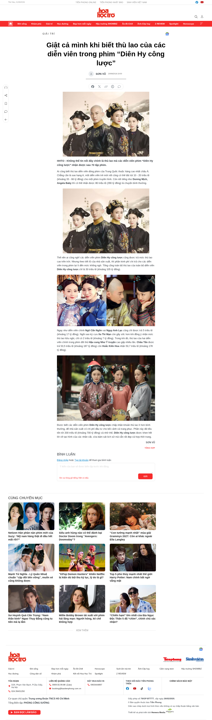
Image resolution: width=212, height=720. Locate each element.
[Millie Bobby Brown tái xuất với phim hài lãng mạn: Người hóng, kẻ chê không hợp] (82, 599)
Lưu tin (6, 103)
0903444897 (96, 685)
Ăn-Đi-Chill (127, 24)
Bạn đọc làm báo (25, 712)
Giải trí (49, 24)
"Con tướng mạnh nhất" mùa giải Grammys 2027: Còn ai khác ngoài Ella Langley (131, 536)
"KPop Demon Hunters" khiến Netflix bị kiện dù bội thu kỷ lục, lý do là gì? (82, 576)
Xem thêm (201, 23)
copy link (106, 87)
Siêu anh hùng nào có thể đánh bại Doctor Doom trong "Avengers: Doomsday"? (80, 536)
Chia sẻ (6, 95)
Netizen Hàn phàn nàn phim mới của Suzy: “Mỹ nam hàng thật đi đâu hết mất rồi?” (30, 536)
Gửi (145, 476)
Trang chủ (10, 23)
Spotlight (173, 24)
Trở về (6, 120)
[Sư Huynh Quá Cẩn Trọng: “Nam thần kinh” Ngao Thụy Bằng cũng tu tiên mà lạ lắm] (31, 599)
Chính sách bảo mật (181, 681)
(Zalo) (69, 685)
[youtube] (202, 2)
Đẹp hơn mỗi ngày (82, 24)
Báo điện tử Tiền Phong (106, 13)
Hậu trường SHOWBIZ (106, 24)
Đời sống (22, 24)
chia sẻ (93, 87)
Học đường (62, 24)
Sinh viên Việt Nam (137, 2)
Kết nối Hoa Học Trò (82, 673)
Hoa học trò (17, 657)
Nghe (6, 87)
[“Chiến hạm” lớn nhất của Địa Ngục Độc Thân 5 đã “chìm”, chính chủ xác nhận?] (133, 599)
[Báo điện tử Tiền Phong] (172, 660)
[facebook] (197, 2)
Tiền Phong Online (86, 2)
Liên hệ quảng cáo (59, 681)
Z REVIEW (160, 24)
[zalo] (151, 688)
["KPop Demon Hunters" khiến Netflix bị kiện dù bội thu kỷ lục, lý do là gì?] (82, 557)
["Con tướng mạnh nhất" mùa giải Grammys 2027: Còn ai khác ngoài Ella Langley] (133, 516)
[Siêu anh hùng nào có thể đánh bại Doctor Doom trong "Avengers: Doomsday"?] (82, 516)
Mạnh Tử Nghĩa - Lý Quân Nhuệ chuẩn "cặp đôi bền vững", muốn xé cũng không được (30, 577)
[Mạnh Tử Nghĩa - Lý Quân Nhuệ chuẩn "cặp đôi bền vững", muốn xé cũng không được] (31, 557)
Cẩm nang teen (167, 669)
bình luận (119, 87)
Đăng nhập (62, 460)
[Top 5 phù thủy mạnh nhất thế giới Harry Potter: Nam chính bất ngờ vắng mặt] (133, 557)
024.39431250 (18, 691)
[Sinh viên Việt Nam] (195, 660)
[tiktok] (143, 688)
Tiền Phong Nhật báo (111, 2)
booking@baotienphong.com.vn (66, 688)
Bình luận (6, 111)
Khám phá (36, 24)
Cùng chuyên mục (25, 498)
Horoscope (188, 24)
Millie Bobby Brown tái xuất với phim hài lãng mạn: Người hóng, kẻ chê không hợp (82, 619)
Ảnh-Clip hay (143, 24)
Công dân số (36, 673)
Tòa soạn (13, 681)
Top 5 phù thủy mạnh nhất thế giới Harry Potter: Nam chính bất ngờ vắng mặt (131, 577)
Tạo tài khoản (82, 460)
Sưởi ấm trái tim (123, 669)
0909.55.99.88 (58, 685)
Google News (167, 34)
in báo (113, 87)
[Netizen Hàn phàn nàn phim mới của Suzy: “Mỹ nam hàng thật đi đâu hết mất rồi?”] (31, 516)
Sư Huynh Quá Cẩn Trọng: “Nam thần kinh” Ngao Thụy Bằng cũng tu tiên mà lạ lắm (30, 619)
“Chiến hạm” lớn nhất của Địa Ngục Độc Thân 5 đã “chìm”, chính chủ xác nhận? (133, 619)
